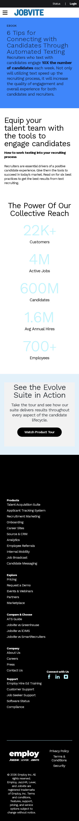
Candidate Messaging (22, 563)
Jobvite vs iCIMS (18, 631)
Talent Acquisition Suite (23, 505)
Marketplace (16, 603)
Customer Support (20, 689)
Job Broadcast (17, 557)
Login (73, 3)
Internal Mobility (18, 552)
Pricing (11, 579)
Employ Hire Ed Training (24, 683)
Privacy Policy (59, 751)
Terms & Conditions (59, 758)
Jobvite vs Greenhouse (23, 625)
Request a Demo (19, 585)
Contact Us (15, 670)
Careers (12, 658)
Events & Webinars (20, 591)
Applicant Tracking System (26, 510)
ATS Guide (14, 619)
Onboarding (15, 522)
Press (11, 664)
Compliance (15, 707)
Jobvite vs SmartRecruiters (26, 637)
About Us (13, 653)
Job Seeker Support (21, 695)
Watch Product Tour (39, 432)
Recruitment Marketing (23, 516)
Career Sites (15, 528)
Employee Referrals (21, 546)
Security (59, 766)
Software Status (18, 701)
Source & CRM (17, 534)
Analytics (13, 540)
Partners (13, 597)
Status (56, 3)
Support (12, 679)
